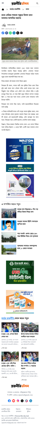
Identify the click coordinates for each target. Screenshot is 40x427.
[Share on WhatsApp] (10, 32)
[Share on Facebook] (6, 32)
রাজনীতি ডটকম (5, 409)
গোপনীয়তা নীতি (5, 411)
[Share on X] (17, 32)
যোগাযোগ (18, 411)
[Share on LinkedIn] (14, 32)
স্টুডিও (28, 411)
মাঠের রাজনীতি (7, 318)
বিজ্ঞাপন (18, 409)
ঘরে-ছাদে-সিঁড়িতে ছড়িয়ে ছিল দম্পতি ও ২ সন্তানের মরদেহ (28, 366)
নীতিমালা (28, 409)
